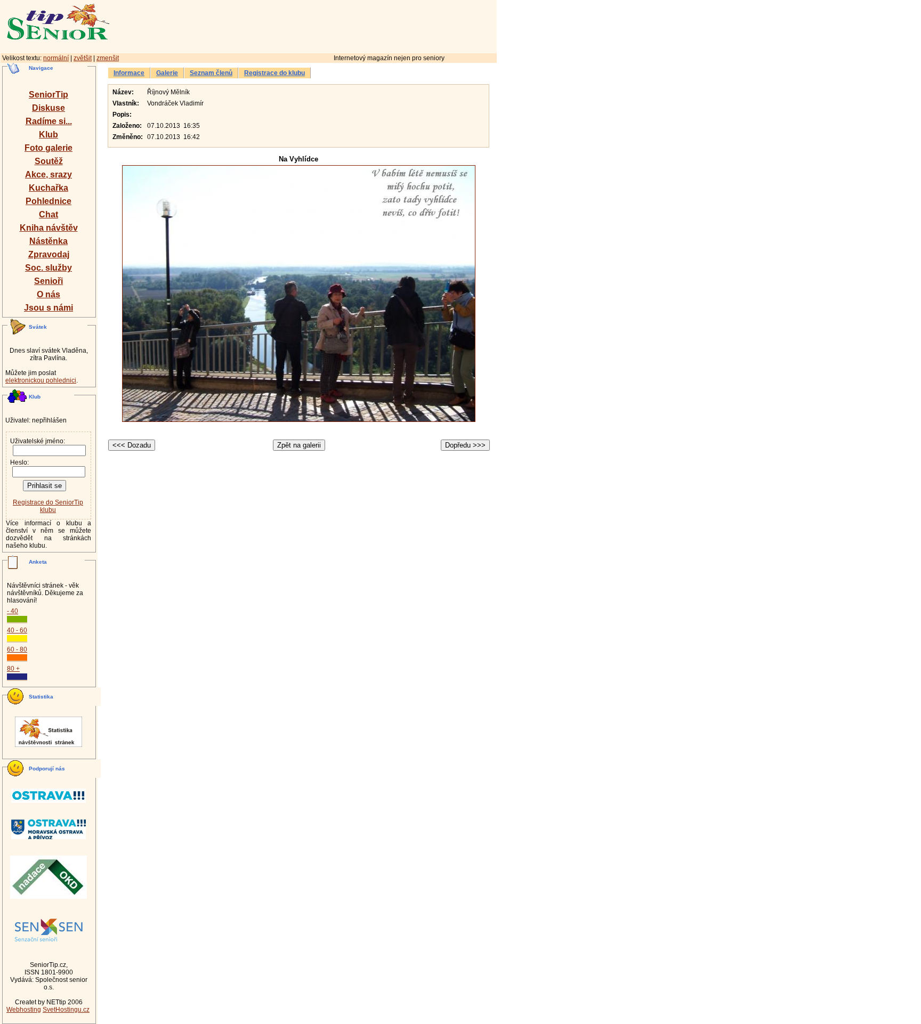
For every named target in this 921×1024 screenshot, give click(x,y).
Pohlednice (48, 201)
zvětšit (83, 58)
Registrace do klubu (274, 73)
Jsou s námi (48, 307)
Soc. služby (48, 267)
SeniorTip (48, 94)
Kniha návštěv (49, 227)
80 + (13, 668)
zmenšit (107, 58)
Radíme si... (49, 121)
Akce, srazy (48, 174)
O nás (48, 294)
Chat (48, 214)
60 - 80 (17, 649)
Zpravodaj (48, 254)
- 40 (12, 611)
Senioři (48, 281)
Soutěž (49, 161)
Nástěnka (48, 241)
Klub (48, 134)
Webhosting (23, 1009)
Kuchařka (48, 187)
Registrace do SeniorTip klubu (48, 506)
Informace (129, 73)
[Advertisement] (349, 25)
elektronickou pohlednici (40, 380)
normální (56, 58)
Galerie (167, 73)
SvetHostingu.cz (66, 1009)
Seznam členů (211, 73)
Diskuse (48, 107)
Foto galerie (48, 147)
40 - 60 (17, 630)
